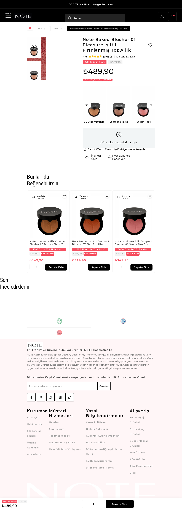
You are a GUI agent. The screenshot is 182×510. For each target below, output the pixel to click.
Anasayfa (33, 417)
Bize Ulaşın (34, 454)
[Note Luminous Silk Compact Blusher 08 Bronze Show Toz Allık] (48, 215)
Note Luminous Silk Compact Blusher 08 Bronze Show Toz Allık (48, 243)
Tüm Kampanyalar (141, 466)
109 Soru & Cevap (125, 56)
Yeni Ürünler (137, 452)
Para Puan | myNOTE (62, 442)
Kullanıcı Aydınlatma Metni (103, 435)
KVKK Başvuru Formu (99, 461)
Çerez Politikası (96, 422)
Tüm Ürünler (138, 459)
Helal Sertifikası (96, 442)
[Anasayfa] (30, 28)
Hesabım (54, 422)
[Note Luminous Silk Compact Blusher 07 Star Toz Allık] (91, 215)
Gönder (104, 386)
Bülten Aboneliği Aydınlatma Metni (104, 452)
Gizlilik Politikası (97, 429)
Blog (133, 473)
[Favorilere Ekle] (150, 44)
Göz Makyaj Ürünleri (137, 431)
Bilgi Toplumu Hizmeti (100, 467)
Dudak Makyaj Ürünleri (139, 443)
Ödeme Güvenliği (33, 445)
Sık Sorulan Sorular (34, 433)
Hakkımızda (34, 424)
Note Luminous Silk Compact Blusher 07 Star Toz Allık (90, 243)
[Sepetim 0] (172, 16)
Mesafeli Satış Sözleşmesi (65, 449)
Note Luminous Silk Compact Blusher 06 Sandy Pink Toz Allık (133, 243)
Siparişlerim (56, 429)
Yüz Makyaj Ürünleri (137, 420)
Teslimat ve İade (59, 435)
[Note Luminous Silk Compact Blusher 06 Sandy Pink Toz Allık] (133, 215)
